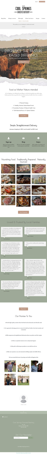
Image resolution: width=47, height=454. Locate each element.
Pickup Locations (12, 18)
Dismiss (23, 26)
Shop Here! (23, 309)
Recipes (37, 18)
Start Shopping (23, 212)
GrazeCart (29, 453)
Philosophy (20, 18)
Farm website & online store (20, 453)
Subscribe (31, 437)
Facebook (5, 417)
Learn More (23, 115)
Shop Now (3, 18)
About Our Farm (29, 18)
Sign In (36, 1)
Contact (43, 18)
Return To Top (23, 412)
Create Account (42, 1)
